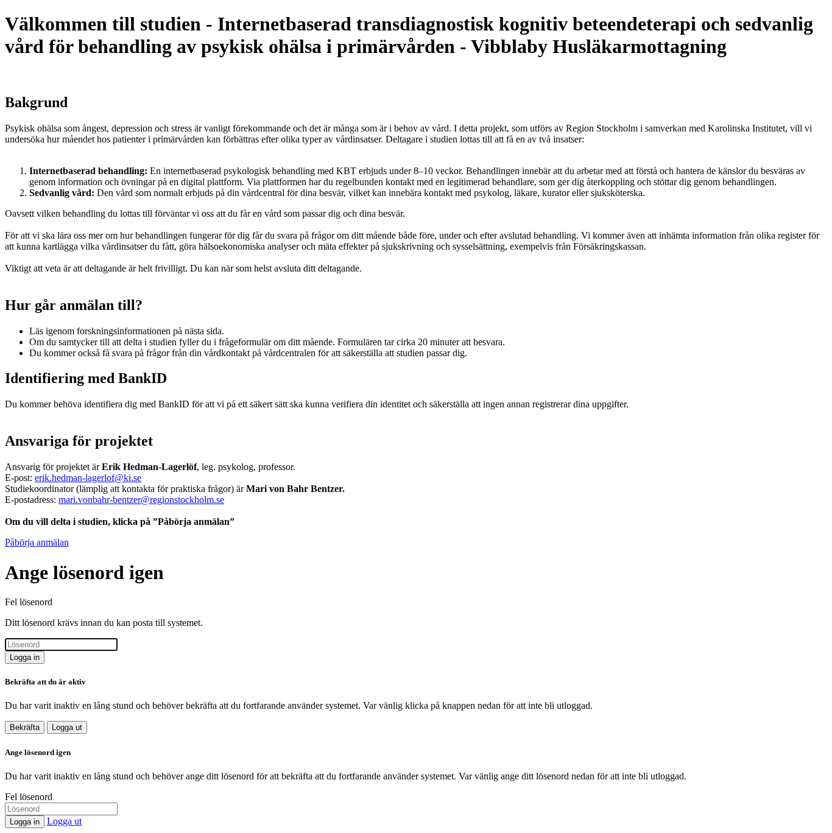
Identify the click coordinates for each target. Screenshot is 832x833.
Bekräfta (25, 727)
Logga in (25, 657)
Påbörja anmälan (37, 542)
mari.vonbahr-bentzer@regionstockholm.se (141, 499)
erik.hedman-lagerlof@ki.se (88, 478)
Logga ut (67, 727)
